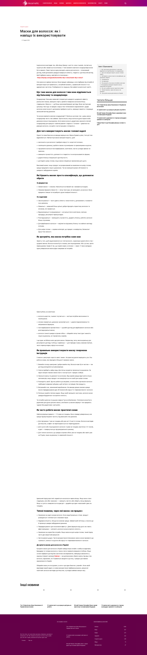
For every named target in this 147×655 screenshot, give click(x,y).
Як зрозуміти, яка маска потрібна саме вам (113, 83)
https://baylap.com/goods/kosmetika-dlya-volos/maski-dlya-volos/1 (60, 77)
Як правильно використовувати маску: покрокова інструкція (111, 85)
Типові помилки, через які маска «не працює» (110, 90)
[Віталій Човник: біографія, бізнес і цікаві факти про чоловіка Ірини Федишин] (87, 595)
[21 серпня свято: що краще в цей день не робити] (60, 595)
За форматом (105, 79)
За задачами (105, 81)
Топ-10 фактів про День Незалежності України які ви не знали (31, 606)
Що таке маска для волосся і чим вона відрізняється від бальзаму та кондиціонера (111, 70)
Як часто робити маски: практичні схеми (112, 88)
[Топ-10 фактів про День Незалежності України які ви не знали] (33, 595)
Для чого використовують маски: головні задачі (111, 73)
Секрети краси (24, 26)
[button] (125, 3)
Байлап (57, 556)
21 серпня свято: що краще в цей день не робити (111, 110)
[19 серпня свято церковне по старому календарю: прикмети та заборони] (114, 595)
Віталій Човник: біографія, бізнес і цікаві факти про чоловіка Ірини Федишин (111, 114)
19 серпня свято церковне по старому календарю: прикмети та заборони (112, 606)
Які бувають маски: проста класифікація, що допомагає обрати (112, 76)
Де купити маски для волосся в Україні (112, 93)
